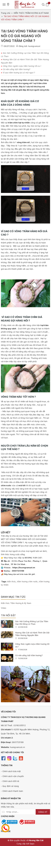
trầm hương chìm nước (27, 581)
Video (3, 608)
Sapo (32, 843)
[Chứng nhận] (9, 822)
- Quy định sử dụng (10, 786)
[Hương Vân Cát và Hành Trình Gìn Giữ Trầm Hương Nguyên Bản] (7, 634)
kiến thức (11, 581)
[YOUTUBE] (20, 758)
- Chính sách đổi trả (10, 781)
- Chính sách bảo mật (11, 771)
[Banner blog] (25, 684)
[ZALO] (15, 758)
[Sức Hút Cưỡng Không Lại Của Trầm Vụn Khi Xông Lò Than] (7, 624)
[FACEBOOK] (3, 758)
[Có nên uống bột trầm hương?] (7, 658)
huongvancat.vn (17, 747)
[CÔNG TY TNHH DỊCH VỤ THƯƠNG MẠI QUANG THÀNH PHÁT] (25, 4)
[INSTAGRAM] (9, 758)
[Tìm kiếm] (43, 4)
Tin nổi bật (8, 615)
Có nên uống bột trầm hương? (29, 655)
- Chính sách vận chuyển (12, 776)
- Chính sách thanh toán (12, 791)
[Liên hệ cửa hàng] (8, 4)
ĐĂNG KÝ (42, 812)
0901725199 (18, 742)
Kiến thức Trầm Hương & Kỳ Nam (16, 603)
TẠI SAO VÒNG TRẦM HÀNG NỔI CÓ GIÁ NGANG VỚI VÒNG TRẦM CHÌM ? (24, 36)
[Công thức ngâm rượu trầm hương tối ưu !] (7, 646)
